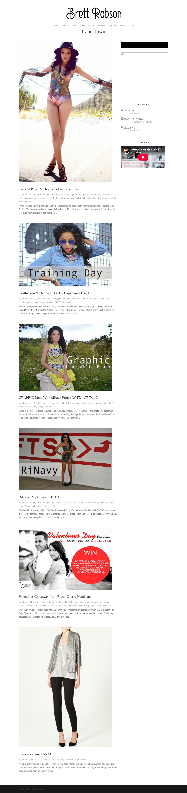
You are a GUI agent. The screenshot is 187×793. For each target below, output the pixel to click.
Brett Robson (62, 194)
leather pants (47, 302)
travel (39, 506)
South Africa (68, 302)
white (48, 406)
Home (55, 26)
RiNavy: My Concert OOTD (39, 497)
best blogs (47, 298)
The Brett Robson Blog (78, 605)
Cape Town (75, 194)
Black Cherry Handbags (53, 602)
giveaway (44, 605)
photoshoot (32, 198)
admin (24, 194)
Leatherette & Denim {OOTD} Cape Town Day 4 (54, 293)
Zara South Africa (78, 759)
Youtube (113, 26)
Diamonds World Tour (87, 502)
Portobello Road (46, 198)
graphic (97, 403)
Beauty (75, 26)
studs (34, 406)
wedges (40, 406)
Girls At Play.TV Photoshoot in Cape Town (49, 189)
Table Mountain (89, 198)
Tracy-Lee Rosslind (107, 198)
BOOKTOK (101, 26)
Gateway (59, 759)
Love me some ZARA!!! (36, 754)
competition (96, 602)
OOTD (57, 302)
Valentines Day (104, 605)
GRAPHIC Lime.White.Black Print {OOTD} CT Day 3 (58, 397)
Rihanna (110, 502)
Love (52, 605)
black (45, 403)
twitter (93, 605)
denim (95, 298)
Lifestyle (86, 26)
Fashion (65, 26)
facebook (34, 605)
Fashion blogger (26, 302)
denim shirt (104, 298)
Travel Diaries (25, 201)
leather (38, 302)
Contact (124, 26)
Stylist (78, 198)
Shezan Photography (64, 198)
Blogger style (49, 194)
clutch (90, 403)
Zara (66, 759)
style (34, 506)
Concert (71, 502)
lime (104, 403)
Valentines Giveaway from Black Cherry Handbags (55, 596)
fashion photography (91, 194)
